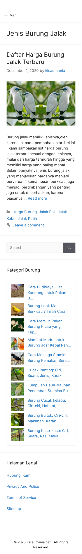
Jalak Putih (27, 218)
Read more (37, 198)
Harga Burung (24, 212)
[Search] (69, 248)
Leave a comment (28, 225)
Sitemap (14, 508)
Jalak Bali (47, 212)
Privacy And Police (23, 486)
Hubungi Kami (19, 475)
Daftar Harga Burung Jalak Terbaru (35, 58)
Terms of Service (21, 497)
